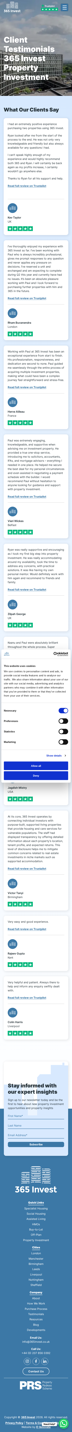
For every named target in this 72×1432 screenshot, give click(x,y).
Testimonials (36, 1314)
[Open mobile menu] (64, 7)
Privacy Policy (14, 1423)
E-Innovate (43, 1427)
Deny (36, 775)
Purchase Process (36, 1309)
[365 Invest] (12, 7)
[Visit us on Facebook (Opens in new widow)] (36, 1361)
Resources (36, 1319)
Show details (54, 755)
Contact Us (36, 1371)
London (36, 1253)
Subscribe (36, 1144)
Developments (36, 1330)
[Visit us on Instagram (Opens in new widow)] (27, 1361)
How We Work (36, 1303)
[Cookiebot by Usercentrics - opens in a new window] (53, 654)
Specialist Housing (36, 1208)
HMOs (36, 1224)
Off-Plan (36, 1234)
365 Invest (28, 1417)
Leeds (36, 1269)
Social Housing (36, 1213)
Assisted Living (36, 1219)
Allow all (36, 765)
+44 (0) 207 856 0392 (36, 1353)
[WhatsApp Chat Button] (64, 1424)
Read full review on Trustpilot (27, 186)
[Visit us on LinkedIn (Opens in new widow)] (44, 1361)
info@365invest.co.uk (36, 1341)
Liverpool (36, 1274)
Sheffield (36, 1285)
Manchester (36, 1258)
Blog (36, 1324)
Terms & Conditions (39, 1423)
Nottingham (36, 1279)
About (36, 1298)
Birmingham (36, 1264)
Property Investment (36, 1240)
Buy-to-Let (36, 1229)
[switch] (63, 721)
